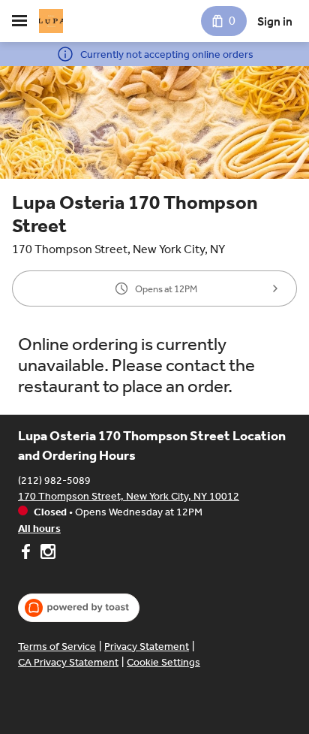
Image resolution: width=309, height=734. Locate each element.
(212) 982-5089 (54, 480)
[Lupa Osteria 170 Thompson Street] (51, 21)
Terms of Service (57, 646)
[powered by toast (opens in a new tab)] (79, 608)
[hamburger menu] (19, 21)
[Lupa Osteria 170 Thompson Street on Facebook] (27, 553)
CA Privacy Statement (68, 662)
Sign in (274, 21)
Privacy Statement (146, 646)
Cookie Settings (163, 662)
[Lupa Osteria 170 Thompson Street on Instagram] (46, 553)
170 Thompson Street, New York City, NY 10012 (128, 496)
